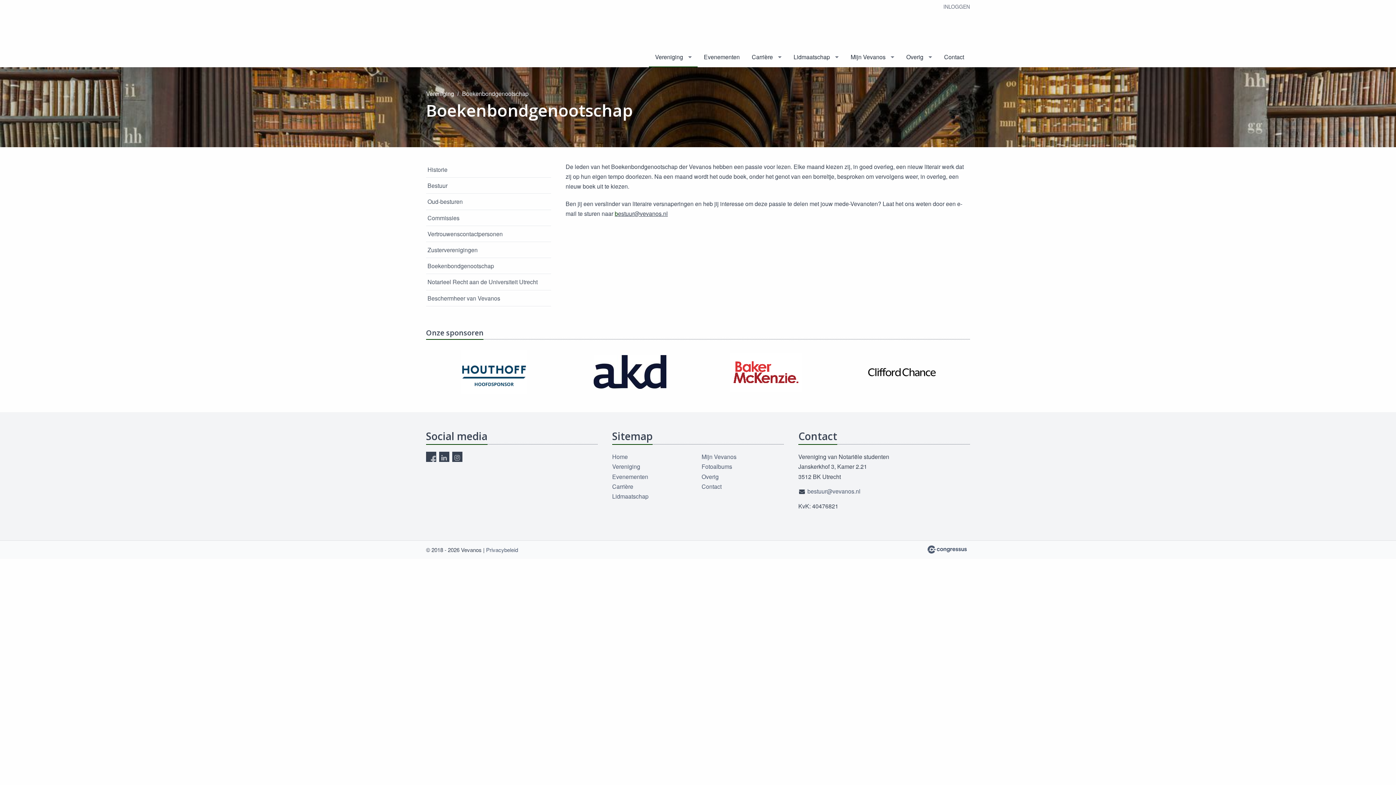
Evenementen (722, 57)
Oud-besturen (445, 201)
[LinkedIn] (444, 457)
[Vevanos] (453, 34)
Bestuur (438, 185)
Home (620, 456)
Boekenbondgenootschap (461, 266)
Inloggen (956, 6)
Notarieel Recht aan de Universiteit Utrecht (483, 282)
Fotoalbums (717, 466)
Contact (954, 57)
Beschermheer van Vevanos (464, 298)
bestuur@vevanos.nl (834, 491)
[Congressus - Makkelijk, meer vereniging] (947, 549)
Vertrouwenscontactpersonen (465, 234)
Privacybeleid (502, 549)
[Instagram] (457, 457)
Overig (914, 57)
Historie (438, 169)
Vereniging (669, 57)
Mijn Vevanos (868, 57)
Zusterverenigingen (453, 250)
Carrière (762, 57)
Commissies (444, 218)
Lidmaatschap (812, 57)
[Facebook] (431, 457)
